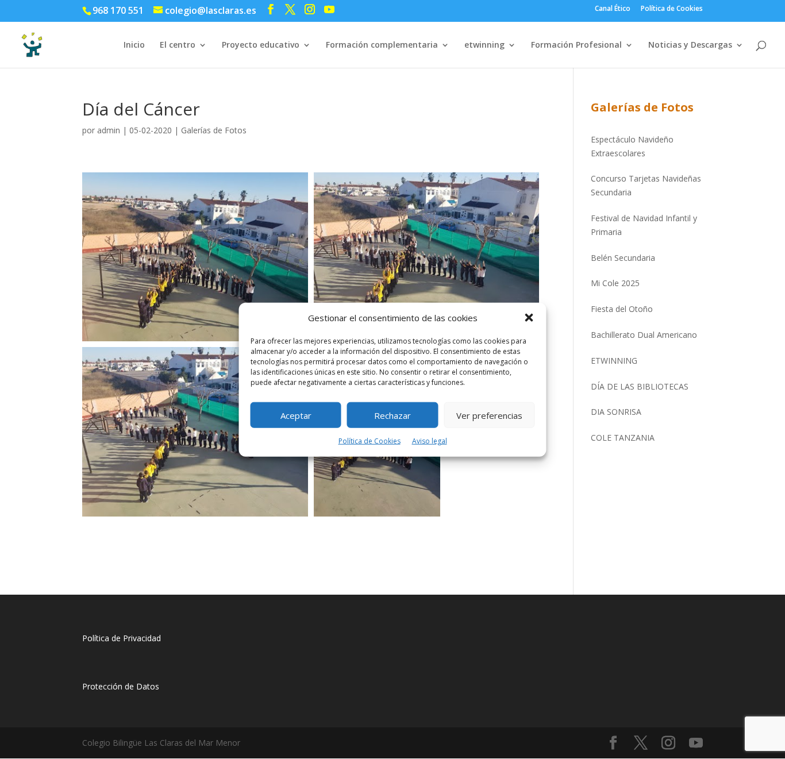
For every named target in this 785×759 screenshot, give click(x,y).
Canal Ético (612, 9)
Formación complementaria (382, 45)
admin (108, 130)
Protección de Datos (120, 686)
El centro (177, 45)
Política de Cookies (369, 441)
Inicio (134, 45)
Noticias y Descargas (690, 45)
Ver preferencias (489, 415)
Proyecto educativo (260, 45)
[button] (529, 317)
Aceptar (295, 415)
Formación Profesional (576, 45)
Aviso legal (429, 441)
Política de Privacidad (121, 638)
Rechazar (392, 415)
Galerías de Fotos (214, 130)
